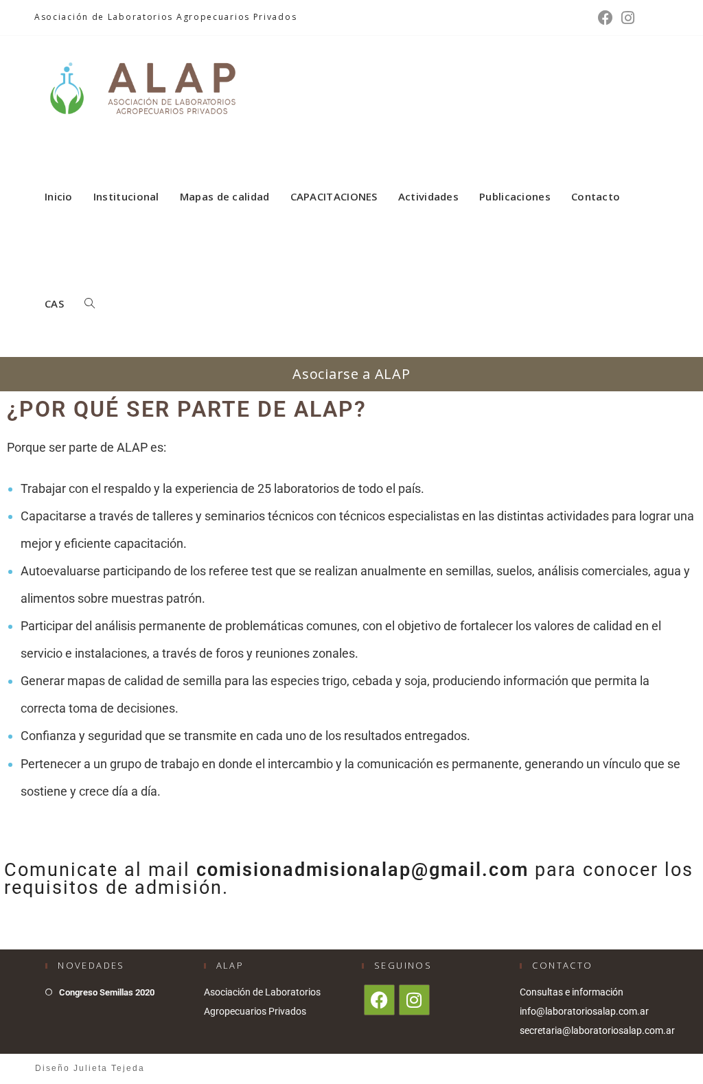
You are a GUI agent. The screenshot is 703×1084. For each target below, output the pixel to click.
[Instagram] (625, 17)
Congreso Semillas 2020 (106, 992)
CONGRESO (642, 1068)
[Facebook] (605, 17)
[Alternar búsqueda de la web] (89, 303)
